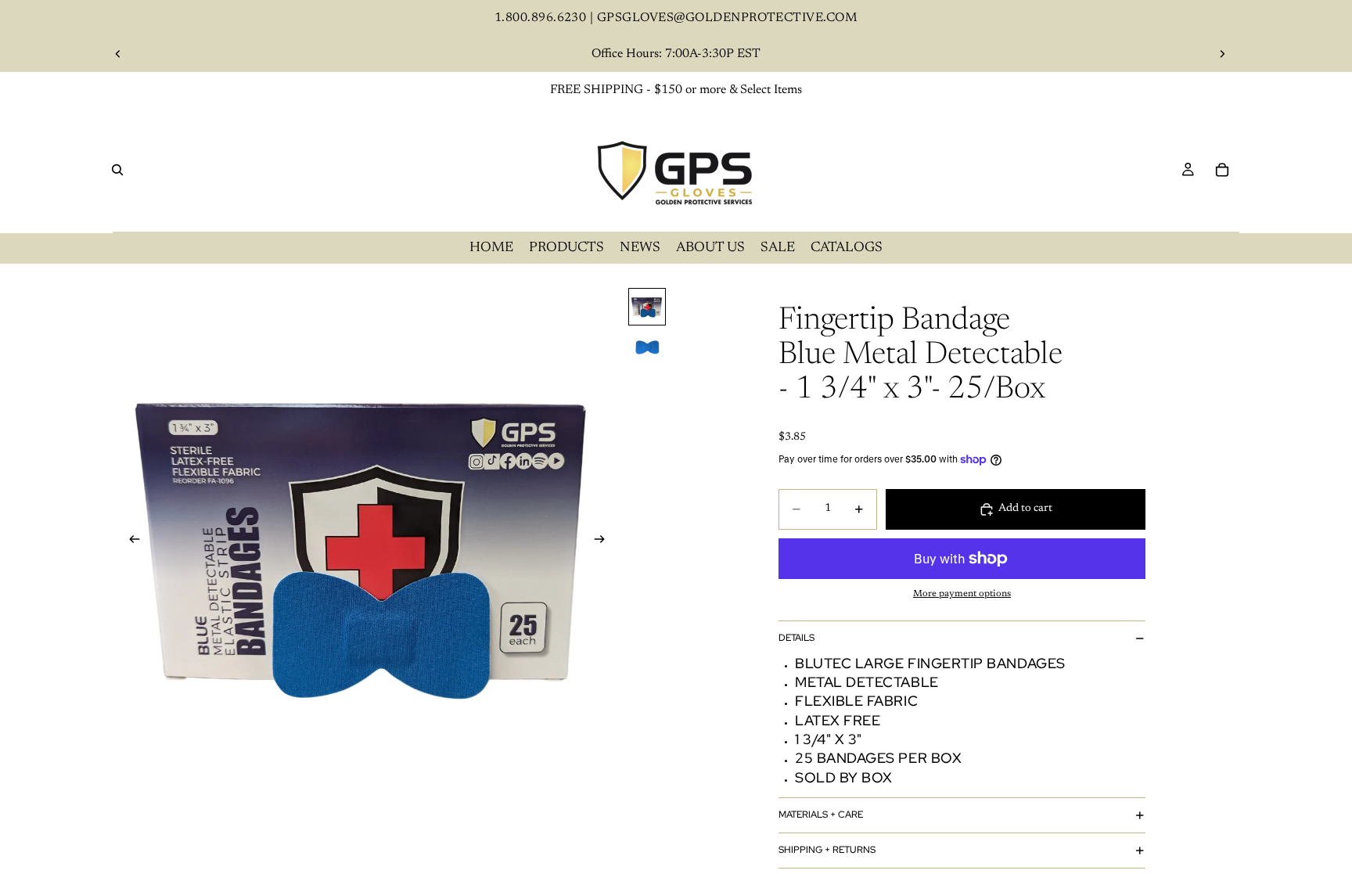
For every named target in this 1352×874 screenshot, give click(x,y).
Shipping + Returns (827, 849)
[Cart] (1222, 170)
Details (796, 637)
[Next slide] (1222, 54)
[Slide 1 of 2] (647, 307)
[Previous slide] (118, 54)
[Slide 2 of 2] (647, 347)
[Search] (117, 170)
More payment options (962, 594)
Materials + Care (820, 814)
